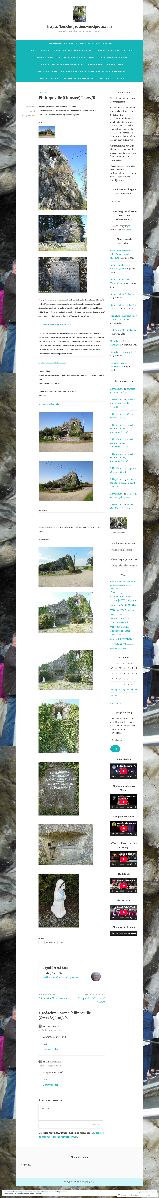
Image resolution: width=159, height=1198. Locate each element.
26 (128, 689)
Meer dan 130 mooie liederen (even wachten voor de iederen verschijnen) (82, 71)
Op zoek (119, 78)
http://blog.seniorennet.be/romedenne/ (52, 363)
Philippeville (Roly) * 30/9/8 (53, 996)
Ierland (129, 597)
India (134, 597)
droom (129, 585)
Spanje (117, 648)
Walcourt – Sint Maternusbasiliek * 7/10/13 (123, 403)
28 (136, 689)
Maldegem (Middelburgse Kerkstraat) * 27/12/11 (123, 483)
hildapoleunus (28, 115)
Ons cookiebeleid (38, 1194)
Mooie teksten (49, 78)
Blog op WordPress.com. (79, 1182)
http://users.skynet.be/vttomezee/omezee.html (55, 324)
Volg (115, 748)
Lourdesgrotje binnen (121, 618)
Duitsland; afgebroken (124, 589)
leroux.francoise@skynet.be (49, 404)
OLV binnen (125, 635)
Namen (43, 92)
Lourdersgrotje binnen (119, 614)
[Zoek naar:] (123, 200)
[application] (123, 771)
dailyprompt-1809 (123, 585)
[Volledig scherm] (134, 776)
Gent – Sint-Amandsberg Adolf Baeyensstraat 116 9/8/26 (122, 254)
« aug (112, 703)
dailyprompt (116, 585)
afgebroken (115, 581)
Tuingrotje (123, 648)
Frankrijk (115, 592)
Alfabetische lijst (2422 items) (115, 50)
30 (116, 695)
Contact (104, 78)
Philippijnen (130, 645)
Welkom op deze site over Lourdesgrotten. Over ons (80, 43)
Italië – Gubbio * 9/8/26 (121, 294)
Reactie (96, 1124)
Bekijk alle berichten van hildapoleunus (61, 977)
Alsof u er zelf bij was (114, 57)
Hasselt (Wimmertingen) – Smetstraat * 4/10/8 (122, 429)
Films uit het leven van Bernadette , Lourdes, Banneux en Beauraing (82, 64)
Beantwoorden (50, 1049)
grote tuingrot (120, 596)
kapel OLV (130, 610)
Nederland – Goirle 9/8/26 (122, 351)
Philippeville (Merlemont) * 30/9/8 (91, 998)
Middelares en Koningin (78, 78)
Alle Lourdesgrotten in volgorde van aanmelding (61, 50)
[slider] (133, 933)
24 (120, 689)
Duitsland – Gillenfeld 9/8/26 (123, 330)
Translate (130, 229)
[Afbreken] (131, 776)
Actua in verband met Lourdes (77, 57)
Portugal (112, 648)
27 (132, 689)
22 (112, 689)
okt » (118, 703)
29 (112, 695)
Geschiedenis (45, 57)
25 (124, 689)
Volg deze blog (124, 712)
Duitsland (114, 588)
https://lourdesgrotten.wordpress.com (79, 26)
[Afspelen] (113, 776)
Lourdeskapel (125, 627)
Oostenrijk (115, 639)
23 (116, 689)
